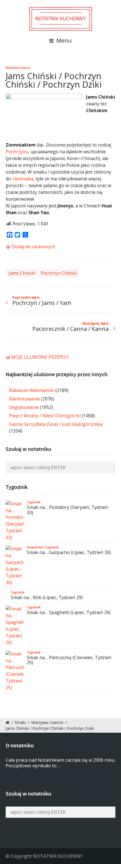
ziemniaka (22, 179)
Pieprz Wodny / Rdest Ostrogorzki (45, 416)
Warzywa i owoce (18, 67)
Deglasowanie (24, 407)
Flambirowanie (24, 399)
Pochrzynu (17, 152)
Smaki (20, 722)
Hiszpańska (35, 547)
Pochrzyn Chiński (59, 273)
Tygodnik (34, 502)
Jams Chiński (22, 273)
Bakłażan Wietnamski (31, 390)
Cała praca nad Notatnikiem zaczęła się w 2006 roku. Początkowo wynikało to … (60, 763)
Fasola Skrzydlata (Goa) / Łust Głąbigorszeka (55, 424)
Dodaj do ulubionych (33, 246)
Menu (63, 40)
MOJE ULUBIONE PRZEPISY (40, 357)
